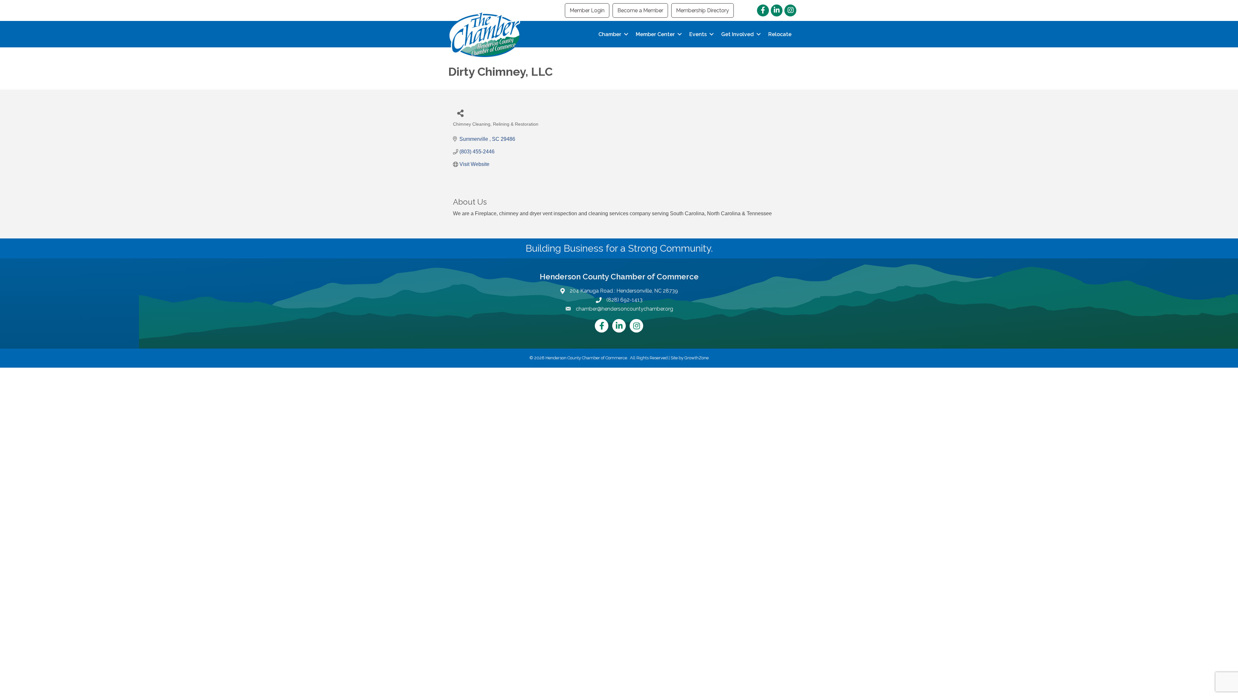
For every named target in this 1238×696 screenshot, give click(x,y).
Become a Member (640, 10)
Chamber (609, 34)
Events (698, 34)
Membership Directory (702, 10)
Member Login (587, 10)
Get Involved (737, 34)
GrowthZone (696, 357)
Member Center (655, 34)
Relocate (779, 34)
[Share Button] (460, 113)
